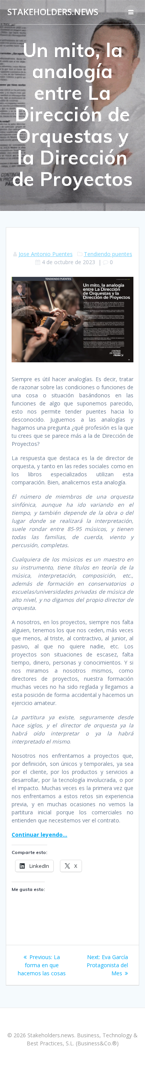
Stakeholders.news (52, 12)
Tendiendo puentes (108, 254)
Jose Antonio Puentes (46, 254)
